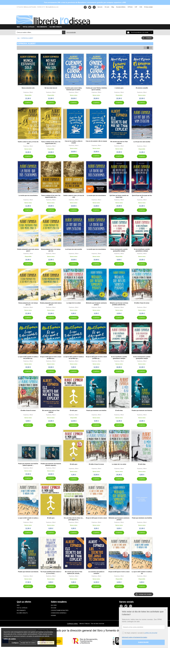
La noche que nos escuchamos (28, 195)
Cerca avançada (71, 32)
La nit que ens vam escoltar (141, 141)
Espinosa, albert (28, 92)
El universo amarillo (142, 88)
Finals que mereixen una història (96, 410)
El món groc (73, 410)
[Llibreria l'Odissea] (53, 17)
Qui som (100, 7)
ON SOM (53, 607)
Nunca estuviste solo (28, 88)
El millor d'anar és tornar (141, 303)
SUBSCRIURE (143, 642)
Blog (112, 7)
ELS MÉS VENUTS (56, 27)
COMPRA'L (28, 102)
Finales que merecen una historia (142, 410)
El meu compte (148, 7)
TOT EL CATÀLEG (28, 27)
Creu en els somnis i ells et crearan (96, 141)
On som (107, 7)
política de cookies (10, 639)
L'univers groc (119, 88)
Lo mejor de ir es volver (73, 303)
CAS (140, 7)
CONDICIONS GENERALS (58, 613)
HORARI (53, 615)
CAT (136, 7)
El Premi (130, 7)
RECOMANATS (42, 27)
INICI (18, 27)
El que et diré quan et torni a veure (96, 518)
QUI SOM (53, 605)
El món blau (119, 410)
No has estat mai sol (51, 88)
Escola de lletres (120, 7)
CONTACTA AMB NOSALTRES (59, 610)
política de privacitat (151, 633)
